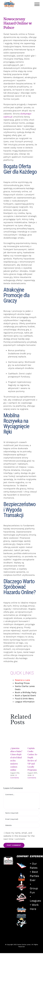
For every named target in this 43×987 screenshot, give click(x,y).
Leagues (35, 900)
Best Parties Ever (34, 876)
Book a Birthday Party (25, 692)
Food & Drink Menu (24, 698)
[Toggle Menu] (37, 4)
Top (40, 984)
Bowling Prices (22, 683)
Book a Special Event (25, 695)
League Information (25, 701)
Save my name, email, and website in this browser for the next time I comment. (19, 836)
